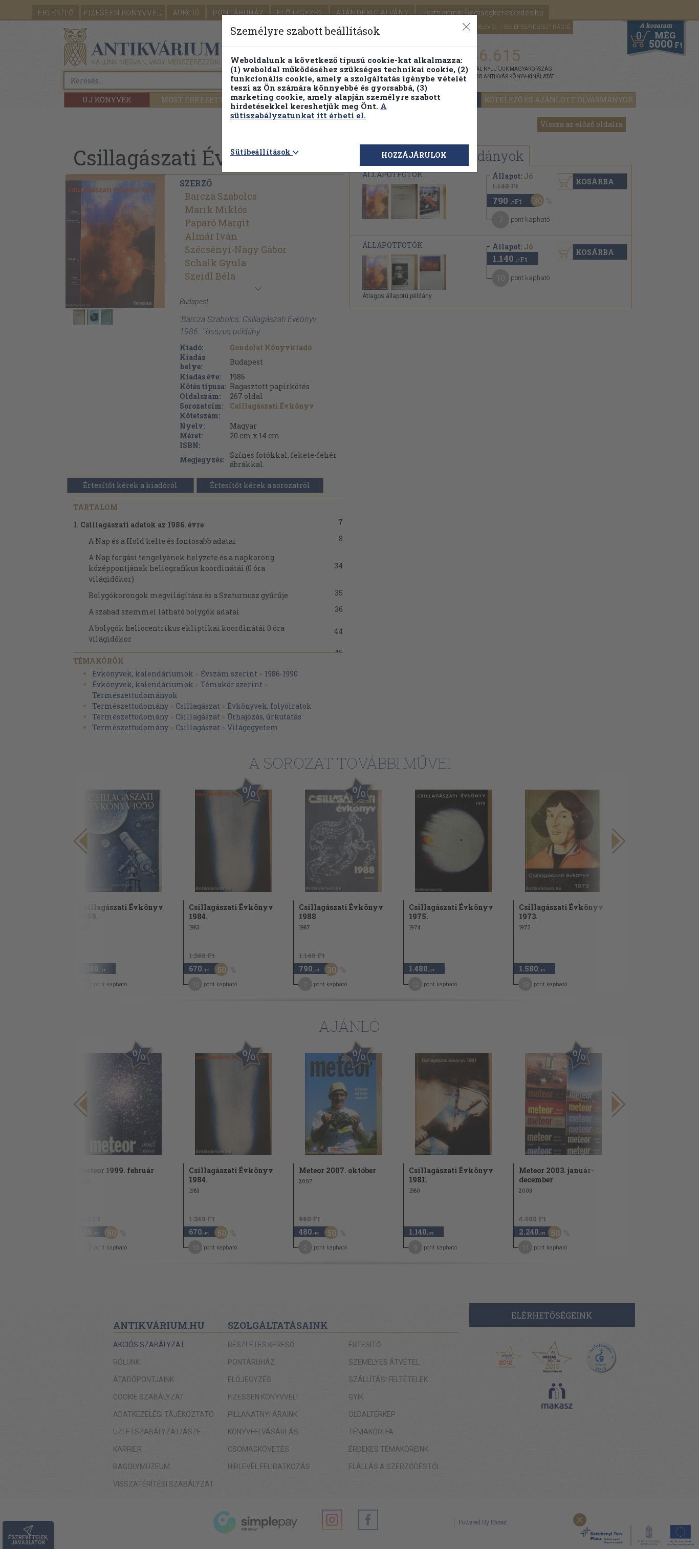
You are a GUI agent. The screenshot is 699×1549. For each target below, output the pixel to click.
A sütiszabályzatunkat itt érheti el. (308, 110)
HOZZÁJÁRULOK (414, 155)
